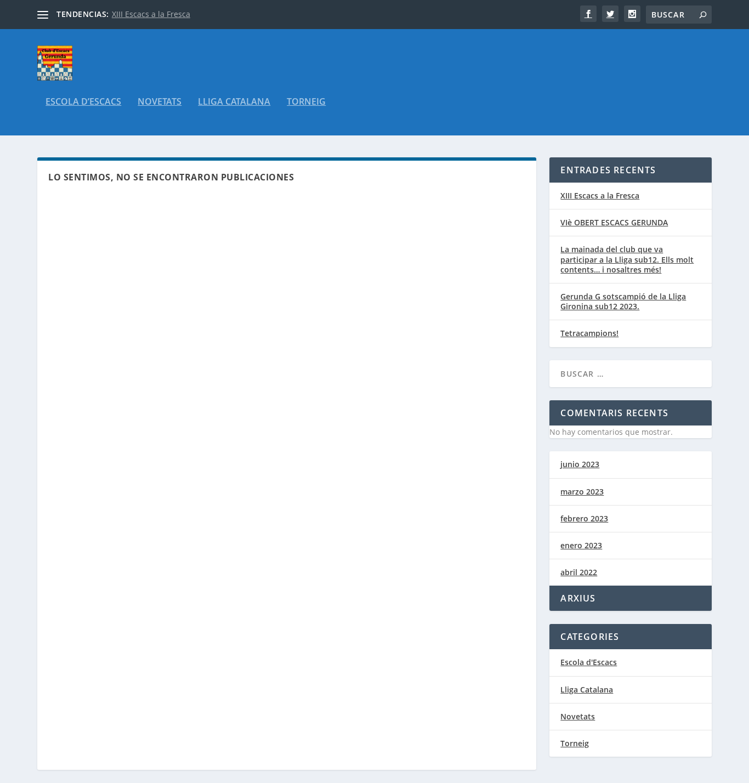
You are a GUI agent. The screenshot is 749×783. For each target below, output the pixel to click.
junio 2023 (579, 464)
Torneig (306, 102)
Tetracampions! (589, 333)
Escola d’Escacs (83, 102)
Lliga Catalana (234, 102)
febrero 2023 (584, 518)
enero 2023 (581, 545)
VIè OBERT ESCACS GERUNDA (614, 222)
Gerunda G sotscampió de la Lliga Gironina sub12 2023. (623, 301)
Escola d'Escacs (588, 662)
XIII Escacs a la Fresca (151, 14)
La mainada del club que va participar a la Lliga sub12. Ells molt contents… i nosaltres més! (627, 259)
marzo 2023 (582, 491)
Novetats (159, 102)
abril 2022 (578, 572)
